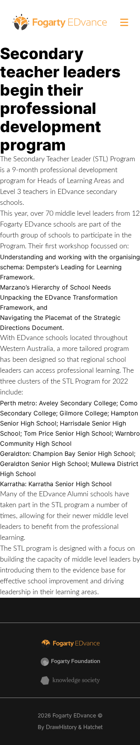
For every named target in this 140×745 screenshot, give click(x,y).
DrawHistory (61, 727)
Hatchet (93, 727)
